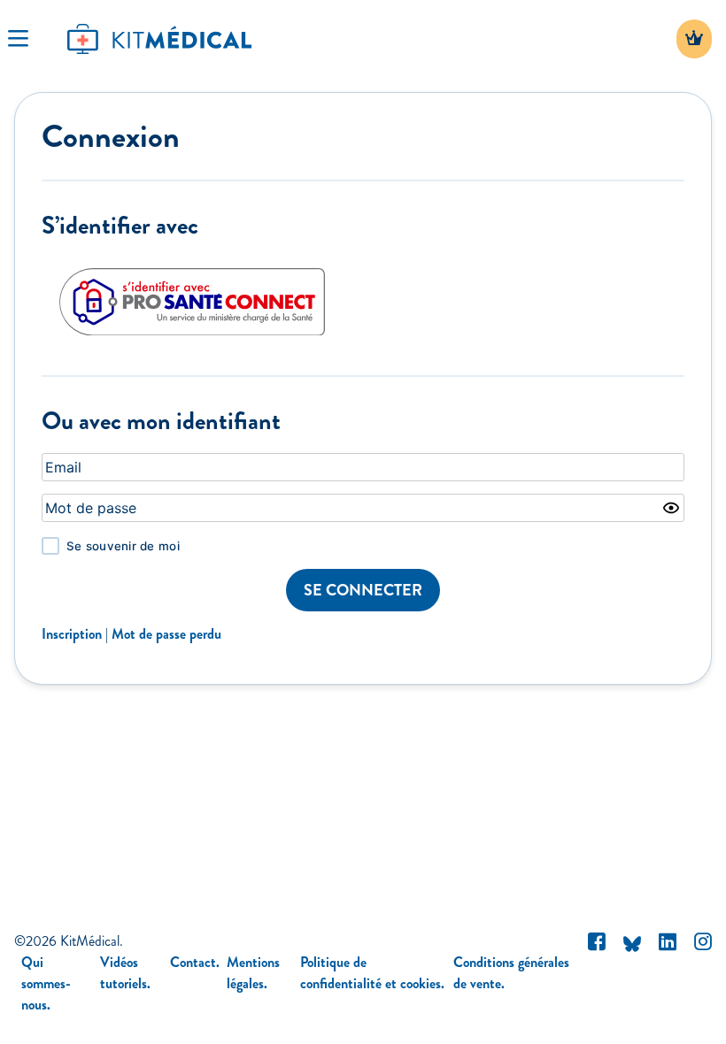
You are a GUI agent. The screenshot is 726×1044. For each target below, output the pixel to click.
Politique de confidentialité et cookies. (372, 973)
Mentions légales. (253, 973)
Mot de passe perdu (166, 634)
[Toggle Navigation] (17, 39)
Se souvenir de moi (123, 546)
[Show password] (671, 508)
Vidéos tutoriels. (125, 973)
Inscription (72, 634)
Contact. (195, 962)
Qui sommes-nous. (46, 983)
